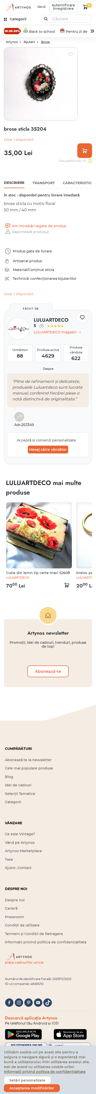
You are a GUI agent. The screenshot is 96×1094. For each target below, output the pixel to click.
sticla (49, 270)
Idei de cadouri (18, 785)
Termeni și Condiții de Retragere (34, 934)
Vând (41, 7)
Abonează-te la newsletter (28, 760)
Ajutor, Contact (18, 868)
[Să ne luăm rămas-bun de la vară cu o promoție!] (12, 31)
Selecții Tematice (20, 793)
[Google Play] (23, 1034)
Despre (48, 369)
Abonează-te (48, 671)
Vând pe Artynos (19, 842)
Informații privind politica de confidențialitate (46, 942)
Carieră (11, 908)
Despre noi (15, 900)
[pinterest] (28, 1002)
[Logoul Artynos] (18, 7)
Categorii (13, 802)
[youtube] (38, 1002)
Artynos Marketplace (23, 851)
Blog (9, 777)
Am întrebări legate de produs (39, 226)
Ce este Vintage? (20, 834)
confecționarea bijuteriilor (53, 278)
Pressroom (14, 917)
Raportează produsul (30, 232)
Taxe (9, 859)
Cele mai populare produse (29, 768)
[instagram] (19, 1002)
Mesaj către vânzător (48, 449)
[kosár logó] (85, 7)
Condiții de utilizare (22, 925)
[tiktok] (47, 1002)
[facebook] (9, 1002)
